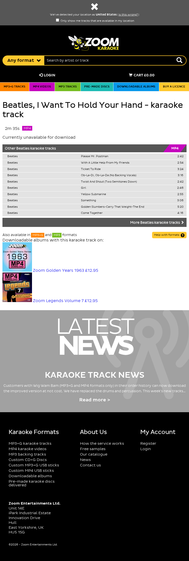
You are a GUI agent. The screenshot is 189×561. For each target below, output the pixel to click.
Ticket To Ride (91, 169)
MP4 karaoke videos (28, 449)
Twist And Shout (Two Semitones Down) (109, 182)
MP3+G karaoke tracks (30, 443)
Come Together (92, 213)
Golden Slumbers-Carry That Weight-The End (112, 207)
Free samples (93, 449)
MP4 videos (42, 86)
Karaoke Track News (94, 375)
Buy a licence (174, 86)
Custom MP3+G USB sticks (34, 465)
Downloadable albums (136, 86)
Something (88, 200)
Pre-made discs (97, 86)
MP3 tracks (68, 86)
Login (49, 75)
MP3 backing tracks (27, 454)
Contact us (90, 465)
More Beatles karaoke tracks (155, 223)
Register (148, 443)
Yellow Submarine (93, 194)
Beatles (23, 148)
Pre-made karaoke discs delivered (32, 483)
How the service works (102, 443)
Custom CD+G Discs (28, 460)
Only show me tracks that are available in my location (97, 21)
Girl (83, 188)
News (85, 460)
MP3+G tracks (14, 86)
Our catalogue (93, 454)
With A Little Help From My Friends (105, 163)
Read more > (94, 400)
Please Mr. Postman (94, 156)
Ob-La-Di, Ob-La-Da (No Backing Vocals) (108, 175)
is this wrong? (128, 15)
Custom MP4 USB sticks (31, 470)
